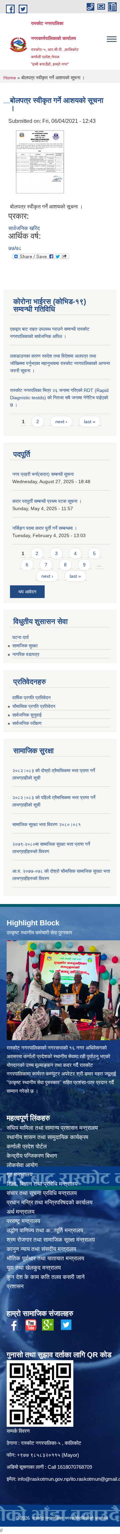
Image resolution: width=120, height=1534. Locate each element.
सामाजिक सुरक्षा (25, 645)
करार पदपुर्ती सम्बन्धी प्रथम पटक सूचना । (47, 501)
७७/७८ (15, 248)
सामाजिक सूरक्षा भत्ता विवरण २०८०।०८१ (46, 824)
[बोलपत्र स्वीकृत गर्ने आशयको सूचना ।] (38, 163)
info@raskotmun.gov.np (43, 1479)
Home (9, 77)
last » (89, 421)
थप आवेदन (27, 591)
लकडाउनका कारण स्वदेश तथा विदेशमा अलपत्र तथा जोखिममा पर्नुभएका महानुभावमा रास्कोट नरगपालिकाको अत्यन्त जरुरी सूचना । (60, 363)
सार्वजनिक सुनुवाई (27, 715)
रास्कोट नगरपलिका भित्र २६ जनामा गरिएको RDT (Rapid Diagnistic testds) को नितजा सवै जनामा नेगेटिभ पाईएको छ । (59, 398)
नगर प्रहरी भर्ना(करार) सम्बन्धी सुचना (43, 474)
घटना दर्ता (20, 637)
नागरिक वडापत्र (25, 654)
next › (61, 421)
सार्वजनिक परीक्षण (27, 723)
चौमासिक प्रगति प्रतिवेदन (33, 706)
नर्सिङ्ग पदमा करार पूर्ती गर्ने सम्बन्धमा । (44, 528)
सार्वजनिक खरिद (24, 228)
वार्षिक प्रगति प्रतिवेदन (31, 697)
